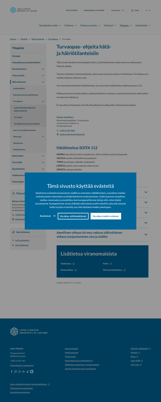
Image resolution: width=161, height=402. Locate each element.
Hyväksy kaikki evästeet (106, 216)
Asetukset (45, 216)
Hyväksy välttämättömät (73, 216)
